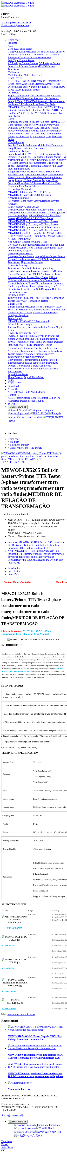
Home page (14, 40)
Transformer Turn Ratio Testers (26, 447)
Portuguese (48, 410)
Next (36, 557)
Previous (37, 545)
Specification (14, 571)
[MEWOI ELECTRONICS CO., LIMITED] (33, 4)
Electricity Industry (19, 444)
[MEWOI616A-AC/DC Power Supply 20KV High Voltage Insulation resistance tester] (37, 1029)
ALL (10, 45)
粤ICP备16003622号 (12, 1115)
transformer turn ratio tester (21, 1014)
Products (14, 441)
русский (25, 413)
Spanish (23, 410)
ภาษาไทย (37, 417)
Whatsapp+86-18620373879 (16, 22)
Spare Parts (13, 574)
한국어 (44, 413)
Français (30, 1132)
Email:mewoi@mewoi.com (15, 25)
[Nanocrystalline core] (20, 1082)
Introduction (14, 568)
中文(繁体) (35, 1135)
